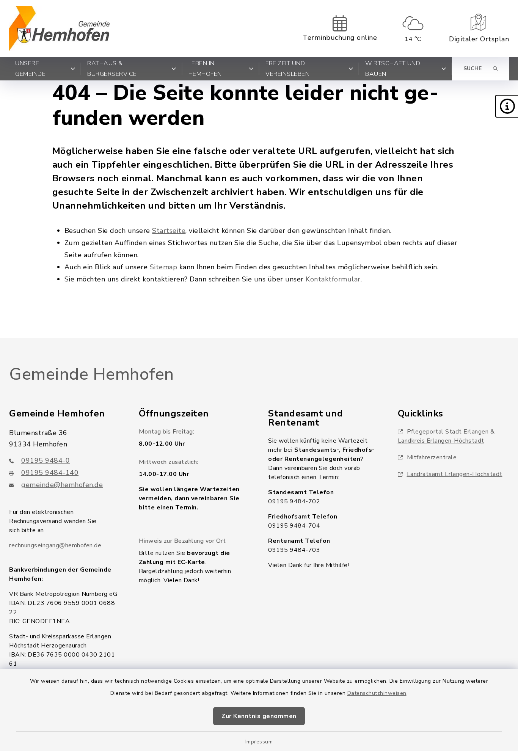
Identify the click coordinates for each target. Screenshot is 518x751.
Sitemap (163, 267)
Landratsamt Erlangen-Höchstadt (454, 474)
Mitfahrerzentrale (432, 457)
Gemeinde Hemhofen (91, 374)
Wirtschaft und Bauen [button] (392, 68)
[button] (506, 106)
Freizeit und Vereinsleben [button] (287, 68)
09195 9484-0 (45, 460)
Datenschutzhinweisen (377, 693)
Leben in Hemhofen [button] (205, 68)
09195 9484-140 (49, 472)
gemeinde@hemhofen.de (62, 484)
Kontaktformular (333, 279)
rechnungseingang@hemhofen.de (55, 545)
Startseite (168, 230)
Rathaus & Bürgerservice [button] (112, 68)
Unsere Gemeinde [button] (30, 68)
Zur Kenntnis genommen (259, 716)
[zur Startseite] (59, 28)
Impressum (259, 741)
